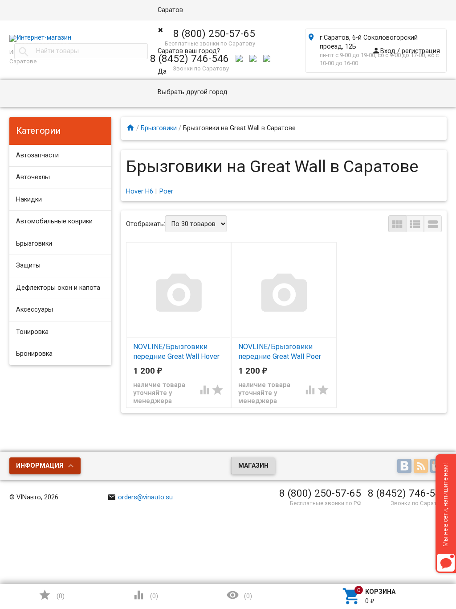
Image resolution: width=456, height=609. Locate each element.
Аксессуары (34, 309)
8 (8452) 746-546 (407, 493)
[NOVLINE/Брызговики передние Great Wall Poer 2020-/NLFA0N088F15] (283, 294)
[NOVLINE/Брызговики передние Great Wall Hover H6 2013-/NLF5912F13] (178, 294)
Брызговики (34, 243)
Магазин (253, 465)
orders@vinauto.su (140, 497)
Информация (39, 465)
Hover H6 (139, 191)
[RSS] (422, 467)
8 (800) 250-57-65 (320, 493)
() (51, 594)
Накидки (29, 199)
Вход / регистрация (406, 50)
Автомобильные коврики (54, 221)
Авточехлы (33, 177)
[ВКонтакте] (405, 467)
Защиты (28, 265)
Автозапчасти (37, 155)
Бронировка (34, 354)
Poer (166, 191)
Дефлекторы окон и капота (58, 288)
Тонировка (32, 332)
